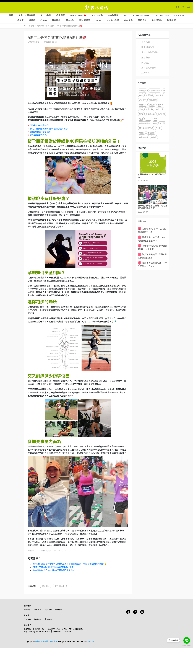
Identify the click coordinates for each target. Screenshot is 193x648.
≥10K (158, 127)
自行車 (142, 127)
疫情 (141, 113)
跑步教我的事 (154, 90)
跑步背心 (142, 99)
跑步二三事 (59, 585)
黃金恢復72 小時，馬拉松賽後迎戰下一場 (152, 230)
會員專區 (48, 619)
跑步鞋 (162, 123)
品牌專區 (145, 72)
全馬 (159, 104)
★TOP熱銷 (45, 15)
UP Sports (179, 15)
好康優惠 (60, 15)
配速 (141, 118)
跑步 (141, 95)
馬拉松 (152, 104)
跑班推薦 (171, 20)
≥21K (148, 118)
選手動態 (145, 57)
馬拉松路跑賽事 (148, 67)
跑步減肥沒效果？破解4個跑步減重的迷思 (152, 256)
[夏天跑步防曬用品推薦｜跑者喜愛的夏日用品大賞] (152, 194)
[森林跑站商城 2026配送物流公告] (152, 163)
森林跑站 (159, 95)
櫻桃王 (20, 20)
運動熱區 (142, 90)
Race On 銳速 (162, 15)
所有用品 (128, 20)
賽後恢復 (70, 20)
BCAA (98, 20)
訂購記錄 (37, 619)
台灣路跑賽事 (144, 123)
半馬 (141, 109)
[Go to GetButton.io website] (186, 645)
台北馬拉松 (143, 137)
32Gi (126, 15)
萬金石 (142, 132)
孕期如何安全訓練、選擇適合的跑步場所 (49, 128)
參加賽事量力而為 (38, 134)
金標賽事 (151, 132)
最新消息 (58, 609)
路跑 (155, 123)
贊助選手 (145, 62)
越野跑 (150, 127)
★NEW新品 (97, 15)
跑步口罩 (159, 109)
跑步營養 (149, 95)
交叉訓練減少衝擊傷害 (40, 131)
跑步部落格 (157, 20)
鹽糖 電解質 (84, 20)
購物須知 (27, 609)
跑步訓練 (45, 585)
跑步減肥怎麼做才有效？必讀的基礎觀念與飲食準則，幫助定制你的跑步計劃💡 (70, 564)
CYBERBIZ (91, 641)
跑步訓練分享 (147, 47)
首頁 (11, 15)
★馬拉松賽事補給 (26, 15)
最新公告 (142, 20)
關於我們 (48, 609)
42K (155, 118)
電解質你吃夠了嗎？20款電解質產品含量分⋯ (152, 239)
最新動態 (145, 42)
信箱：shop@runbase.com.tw (36, 631)
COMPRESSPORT (142, 15)
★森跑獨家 (113, 15)
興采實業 (153, 99)
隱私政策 (37, 609)
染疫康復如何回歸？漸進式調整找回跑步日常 (54, 570)
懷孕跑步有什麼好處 (39, 125)
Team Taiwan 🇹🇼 (78, 15)
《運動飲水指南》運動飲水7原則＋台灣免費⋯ (152, 247)
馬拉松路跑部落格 (149, 52)
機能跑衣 (142, 104)
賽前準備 (56, 20)
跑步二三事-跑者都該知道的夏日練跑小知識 (53, 567)
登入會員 (27, 619)
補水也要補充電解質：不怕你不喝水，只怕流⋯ (152, 264)
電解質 (154, 137)
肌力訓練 (161, 113)
